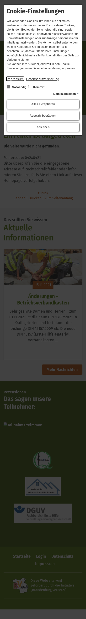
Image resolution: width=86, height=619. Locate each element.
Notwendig (19, 87)
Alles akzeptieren (43, 104)
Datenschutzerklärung (42, 79)
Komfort (38, 87)
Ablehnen (43, 127)
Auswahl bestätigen (43, 115)
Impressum (15, 79)
